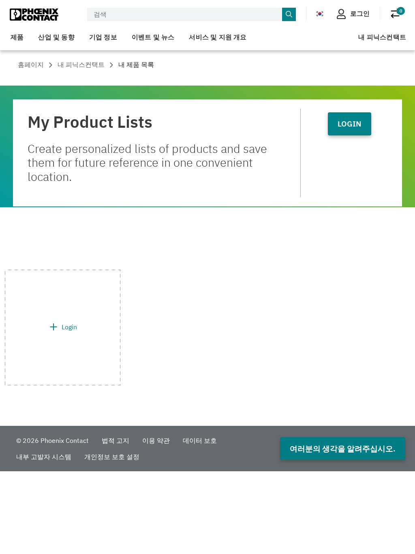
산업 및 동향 (56, 37)
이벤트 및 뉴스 (153, 37)
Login (350, 123)
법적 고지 (115, 440)
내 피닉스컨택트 (382, 37)
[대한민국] (319, 14)
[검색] (289, 14)
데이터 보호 (200, 440)
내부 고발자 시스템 (43, 457)
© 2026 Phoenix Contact (52, 440)
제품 (17, 37)
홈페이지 (31, 64)
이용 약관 (156, 440)
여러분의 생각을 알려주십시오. (343, 448)
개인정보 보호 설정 (111, 457)
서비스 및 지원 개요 (217, 37)
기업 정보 (103, 37)
